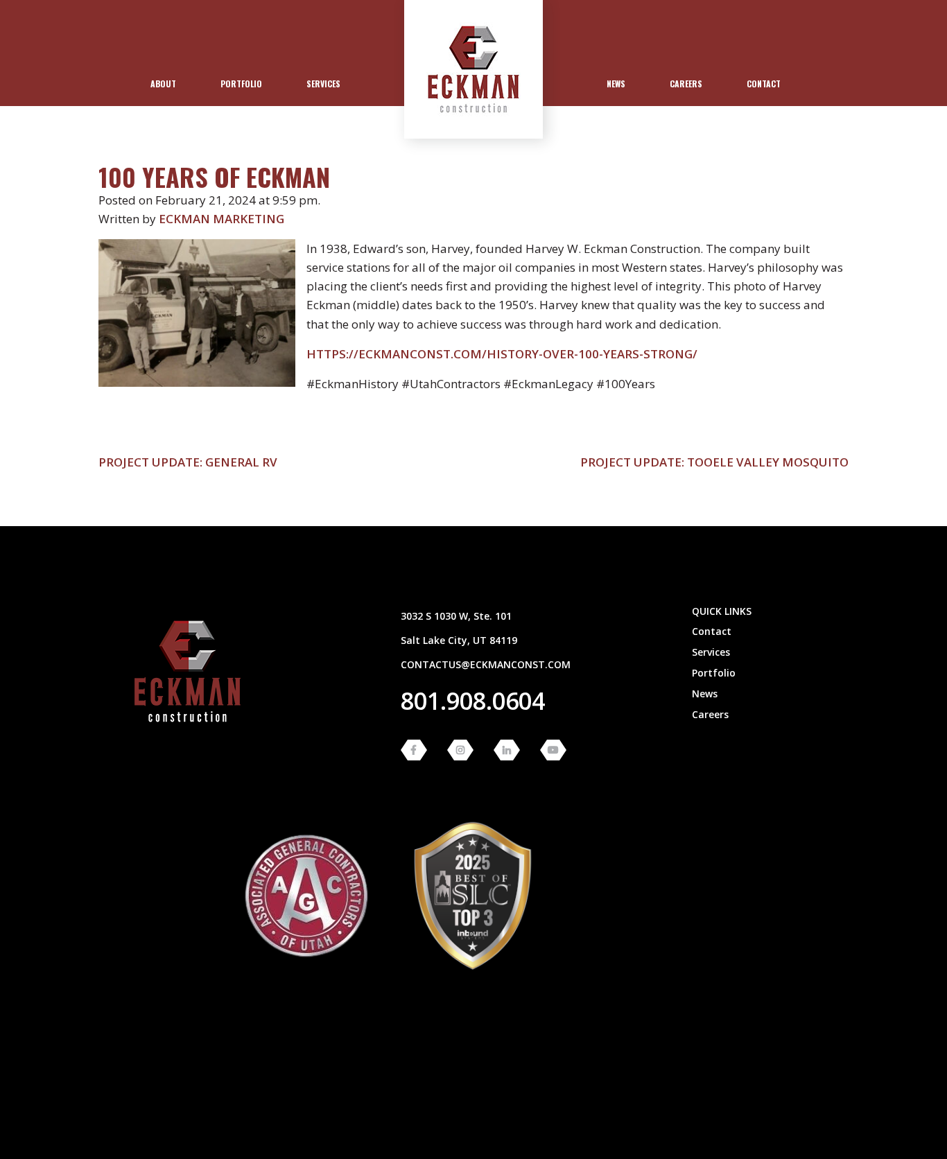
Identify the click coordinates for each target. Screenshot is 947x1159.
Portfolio (241, 83)
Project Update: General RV (187, 462)
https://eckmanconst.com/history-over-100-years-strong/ (501, 354)
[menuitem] (163, 84)
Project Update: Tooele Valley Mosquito (714, 462)
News (616, 83)
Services (323, 83)
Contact (764, 83)
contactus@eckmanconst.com (486, 664)
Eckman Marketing (221, 219)
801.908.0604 (473, 701)
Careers (686, 83)
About (163, 83)
